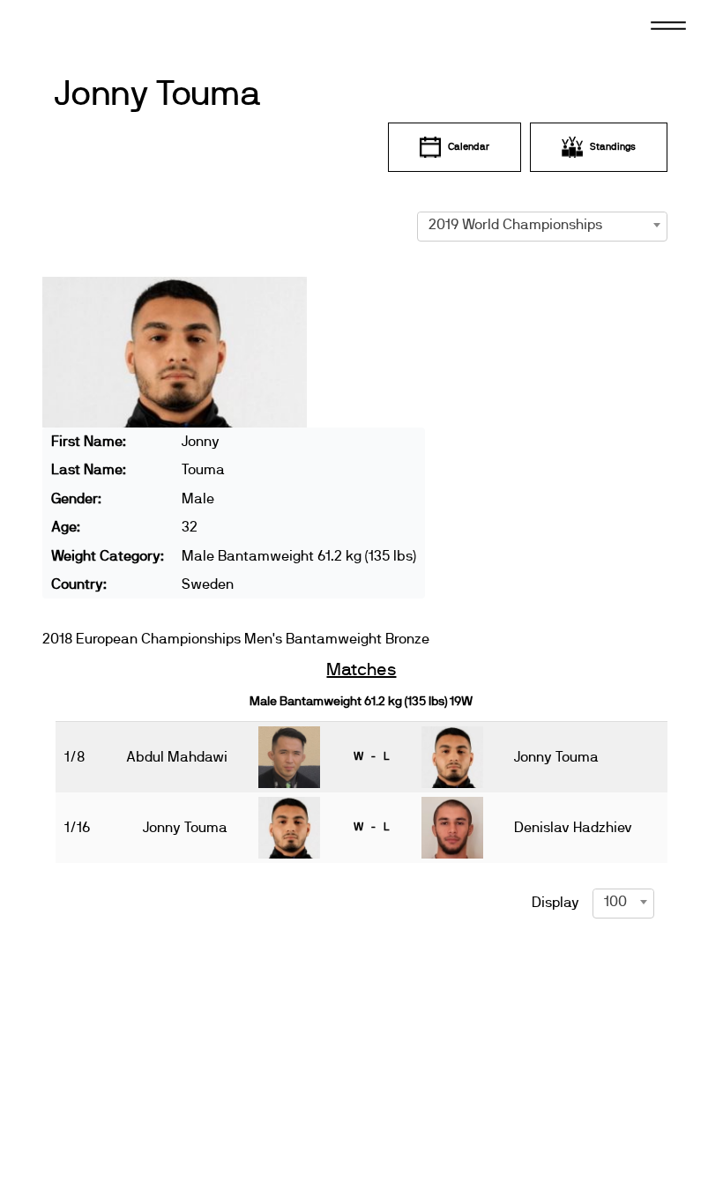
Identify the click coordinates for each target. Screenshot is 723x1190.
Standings (613, 147)
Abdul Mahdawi (176, 757)
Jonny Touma (157, 94)
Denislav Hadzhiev (573, 828)
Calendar (468, 147)
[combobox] (542, 224)
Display (555, 903)
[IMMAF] (96, 23)
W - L (371, 756)
